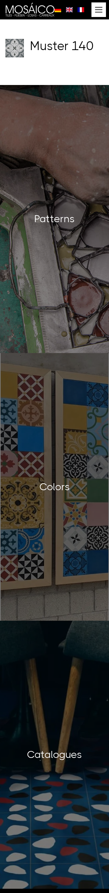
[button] (97, 9)
